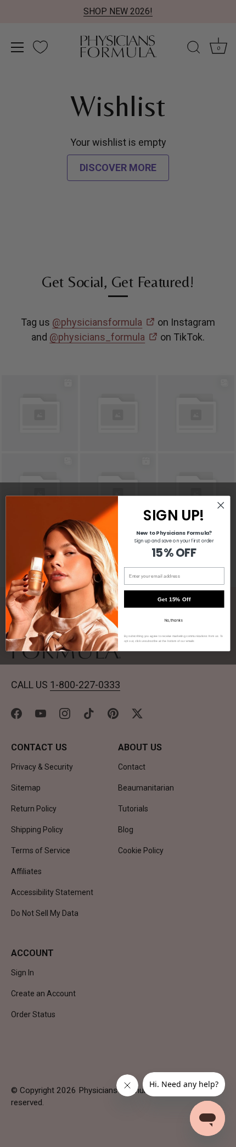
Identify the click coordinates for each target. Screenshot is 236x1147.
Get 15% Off (174, 599)
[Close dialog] (220, 505)
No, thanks (174, 620)
